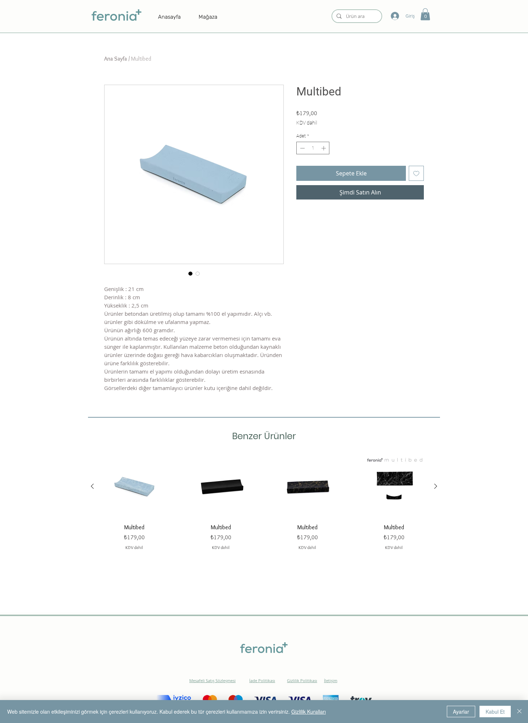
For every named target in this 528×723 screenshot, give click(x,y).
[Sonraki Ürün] (435, 486)
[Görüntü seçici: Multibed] (190, 273)
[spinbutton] (313, 148)
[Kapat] (519, 711)
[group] (264, 503)
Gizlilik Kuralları (308, 711)
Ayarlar (461, 711)
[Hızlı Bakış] (134, 486)
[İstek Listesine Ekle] (416, 173)
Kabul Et (495, 711)
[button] (425, 14)
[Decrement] (301, 148)
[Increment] (324, 148)
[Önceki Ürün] (92, 486)
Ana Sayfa (115, 58)
